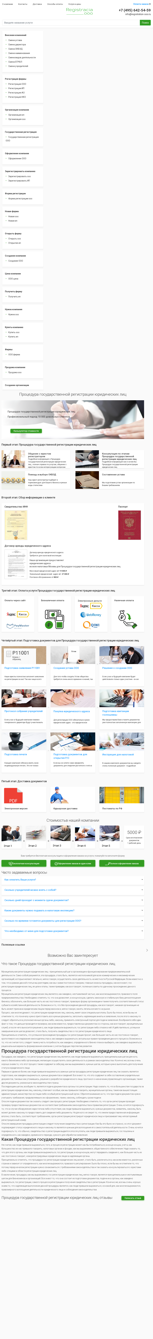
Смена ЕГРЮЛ (15, 62)
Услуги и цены (74, 4)
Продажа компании (15, 367)
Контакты (22, 4)
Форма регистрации (15, 193)
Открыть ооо (14, 238)
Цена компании (13, 273)
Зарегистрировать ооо (19, 176)
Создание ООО (15, 261)
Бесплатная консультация (25, 863)
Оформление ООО (17, 158)
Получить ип (14, 296)
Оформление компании (17, 153)
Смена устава (15, 40)
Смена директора (17, 44)
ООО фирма (14, 354)
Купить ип (13, 336)
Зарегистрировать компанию (20, 171)
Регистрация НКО (17, 97)
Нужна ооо (13, 314)
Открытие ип (14, 243)
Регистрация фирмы (15, 79)
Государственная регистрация (21, 132)
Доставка (37, 4)
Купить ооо (13, 332)
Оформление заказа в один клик (74, 863)
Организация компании (17, 110)
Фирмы (9, 349)
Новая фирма (12, 211)
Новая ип (12, 221)
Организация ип (16, 115)
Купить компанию (14, 327)
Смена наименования (19, 53)
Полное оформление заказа (124, 863)
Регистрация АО (16, 92)
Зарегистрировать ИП (19, 180)
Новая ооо (13, 216)
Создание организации (17, 385)
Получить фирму (13, 291)
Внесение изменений (15, 35)
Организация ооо (17, 119)
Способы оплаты (55, 4)
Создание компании (15, 256)
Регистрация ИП (16, 88)
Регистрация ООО (17, 84)
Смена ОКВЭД (15, 49)
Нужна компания (13, 309)
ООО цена (13, 279)
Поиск (145, 22)
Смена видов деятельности (22, 57)
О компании (7, 4)
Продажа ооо (15, 372)
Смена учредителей (18, 66)
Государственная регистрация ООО (22, 139)
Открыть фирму (13, 233)
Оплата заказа (141, 4)
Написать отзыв (133, 1198)
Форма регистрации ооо (20, 198)
